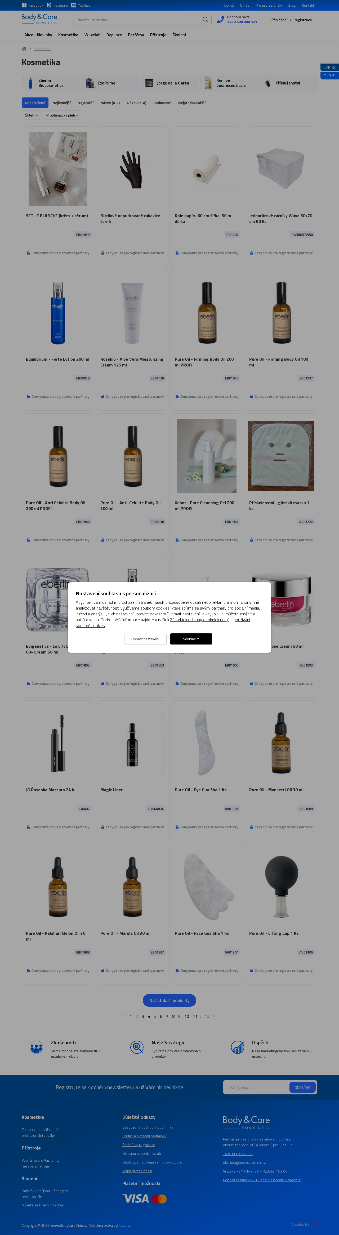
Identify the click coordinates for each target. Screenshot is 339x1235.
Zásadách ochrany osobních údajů (199, 619)
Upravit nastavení (145, 639)
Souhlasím (191, 639)
